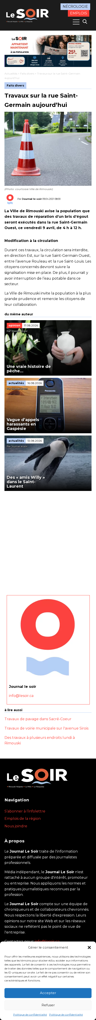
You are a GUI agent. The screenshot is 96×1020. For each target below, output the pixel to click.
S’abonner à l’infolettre (24, 811)
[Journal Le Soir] (28, 15)
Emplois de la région (22, 818)
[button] (89, 947)
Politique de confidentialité (30, 1014)
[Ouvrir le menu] (76, 22)
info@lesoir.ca (21, 696)
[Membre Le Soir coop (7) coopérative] (48, 51)
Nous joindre (15, 826)
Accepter (48, 993)
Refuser (48, 1005)
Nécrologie (75, 6)
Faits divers (27, 73)
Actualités (10, 73)
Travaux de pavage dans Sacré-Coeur (37, 719)
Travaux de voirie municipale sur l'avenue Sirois (46, 728)
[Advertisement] (48, 540)
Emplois (78, 13)
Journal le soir (32, 198)
